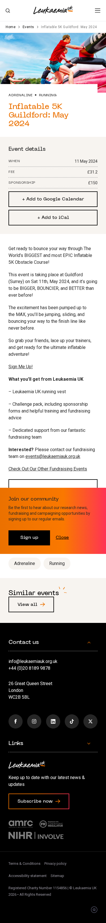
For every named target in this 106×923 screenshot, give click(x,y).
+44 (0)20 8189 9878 (29, 668)
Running (57, 563)
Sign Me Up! (20, 366)
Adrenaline (24, 563)
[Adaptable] (94, 910)
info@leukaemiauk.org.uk (32, 661)
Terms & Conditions (24, 863)
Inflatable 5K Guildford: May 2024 (69, 27)
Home (11, 27)
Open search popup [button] (8, 10)
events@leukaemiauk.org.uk (52, 456)
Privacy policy (55, 863)
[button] (97, 11)
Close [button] (62, 537)
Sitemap (57, 876)
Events (28, 27)
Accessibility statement (27, 876)
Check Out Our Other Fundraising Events (47, 469)
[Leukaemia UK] (53, 10)
